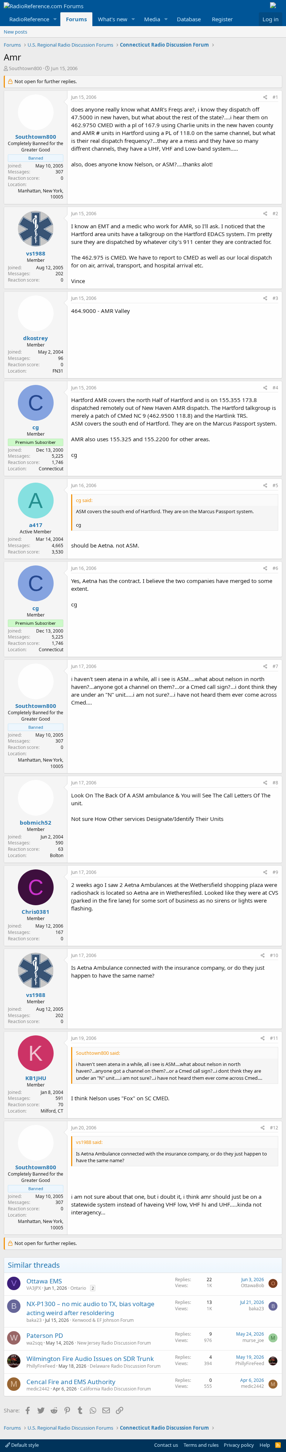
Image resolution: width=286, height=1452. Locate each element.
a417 (35, 525)
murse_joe (253, 1340)
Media (152, 19)
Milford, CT (52, 1111)
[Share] (265, 97)
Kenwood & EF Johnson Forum (103, 1320)
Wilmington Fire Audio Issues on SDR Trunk (90, 1358)
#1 (275, 97)
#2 (275, 213)
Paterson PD (44, 1335)
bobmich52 (35, 822)
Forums (76, 19)
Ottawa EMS (44, 1281)
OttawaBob (252, 1285)
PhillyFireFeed (40, 1366)
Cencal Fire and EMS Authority (70, 1381)
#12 (274, 1128)
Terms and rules (201, 1445)
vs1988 (35, 253)
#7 (275, 666)
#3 (275, 298)
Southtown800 (25, 68)
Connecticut (51, 468)
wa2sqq (34, 1343)
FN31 (58, 371)
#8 (275, 783)
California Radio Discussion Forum (115, 1389)
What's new (112, 19)
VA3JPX (33, 1288)
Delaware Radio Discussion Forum (125, 1366)
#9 (275, 872)
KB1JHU (35, 1078)
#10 (274, 955)
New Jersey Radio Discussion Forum (114, 1343)
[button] (55, 19)
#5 (275, 485)
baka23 (34, 1320)
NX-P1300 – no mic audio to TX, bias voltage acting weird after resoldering (90, 1308)
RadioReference (29, 19)
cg (35, 427)
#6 (275, 568)
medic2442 (38, 1389)
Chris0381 (36, 911)
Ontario (78, 1288)
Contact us (166, 1445)
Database (189, 19)
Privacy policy (239, 1445)
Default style (24, 1445)
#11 (274, 1038)
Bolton (56, 855)
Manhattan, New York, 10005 (40, 194)
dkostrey (35, 338)
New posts (15, 31)
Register (222, 19)
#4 (275, 388)
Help (265, 1445)
